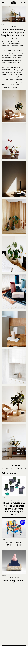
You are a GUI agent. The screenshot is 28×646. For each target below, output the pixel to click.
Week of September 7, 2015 (14, 582)
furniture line (5, 48)
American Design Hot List (14, 542)
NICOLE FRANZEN (12, 87)
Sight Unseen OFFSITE (14, 500)
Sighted (14, 26)
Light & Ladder (8, 50)
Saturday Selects (14, 577)
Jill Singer (14, 38)
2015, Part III (14, 544)
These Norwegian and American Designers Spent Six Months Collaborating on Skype (14, 508)
